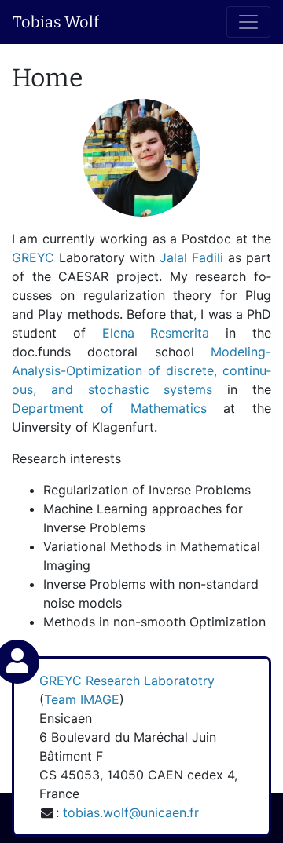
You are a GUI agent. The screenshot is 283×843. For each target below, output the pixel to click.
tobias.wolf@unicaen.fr (131, 812)
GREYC (35, 257)
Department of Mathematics (109, 408)
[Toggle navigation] (248, 22)
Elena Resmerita (156, 333)
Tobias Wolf (56, 22)
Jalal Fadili (194, 257)
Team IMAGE (81, 699)
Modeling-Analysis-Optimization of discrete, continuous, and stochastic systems (141, 370)
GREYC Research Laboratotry (127, 680)
